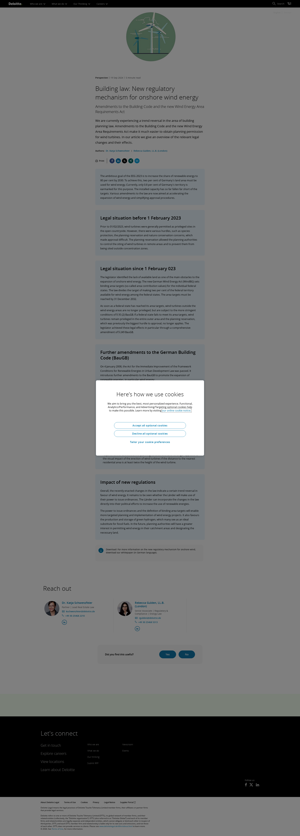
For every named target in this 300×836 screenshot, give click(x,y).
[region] (150, 418)
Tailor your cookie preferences (150, 442)
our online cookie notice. (176, 410)
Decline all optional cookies (150, 433)
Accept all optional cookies (150, 425)
